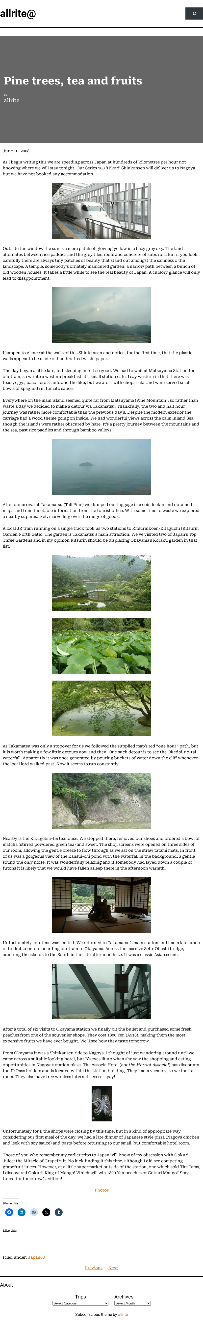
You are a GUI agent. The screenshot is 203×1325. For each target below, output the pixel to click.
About (6, 1285)
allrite (123, 1314)
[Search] (194, 13)
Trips (80, 1297)
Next (113, 1268)
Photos (102, 1190)
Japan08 (36, 1257)
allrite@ (18, 13)
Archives (123, 1297)
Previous (93, 1268)
